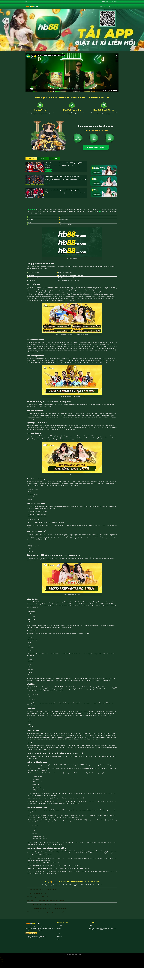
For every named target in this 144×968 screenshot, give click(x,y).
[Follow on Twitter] (35, 937)
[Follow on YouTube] (43, 937)
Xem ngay (48, 170)
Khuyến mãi (103, 6)
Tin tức (110, 6)
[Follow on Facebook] (27, 937)
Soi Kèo (116, 6)
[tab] (31, 158)
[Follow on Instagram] (29, 937)
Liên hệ (59, 928)
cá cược (70, 287)
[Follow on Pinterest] (37, 937)
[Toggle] (28, 889)
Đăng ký (114, 1)
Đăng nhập (105, 1)
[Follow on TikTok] (32, 937)
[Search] (26, 2)
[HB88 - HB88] (32, 6)
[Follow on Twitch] (46, 937)
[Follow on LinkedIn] (40, 937)
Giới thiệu (59, 925)
